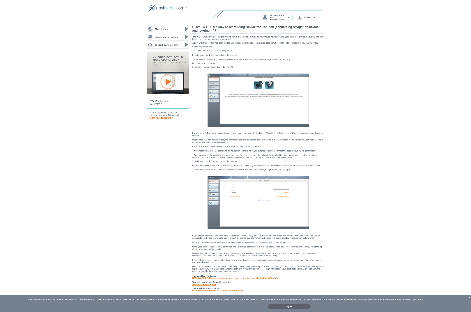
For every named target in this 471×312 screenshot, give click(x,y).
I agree (289, 306)
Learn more (417, 299)
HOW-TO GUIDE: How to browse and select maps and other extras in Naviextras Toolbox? (235, 278)
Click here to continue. (161, 118)
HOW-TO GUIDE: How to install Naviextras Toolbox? (217, 291)
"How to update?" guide (204, 284)
